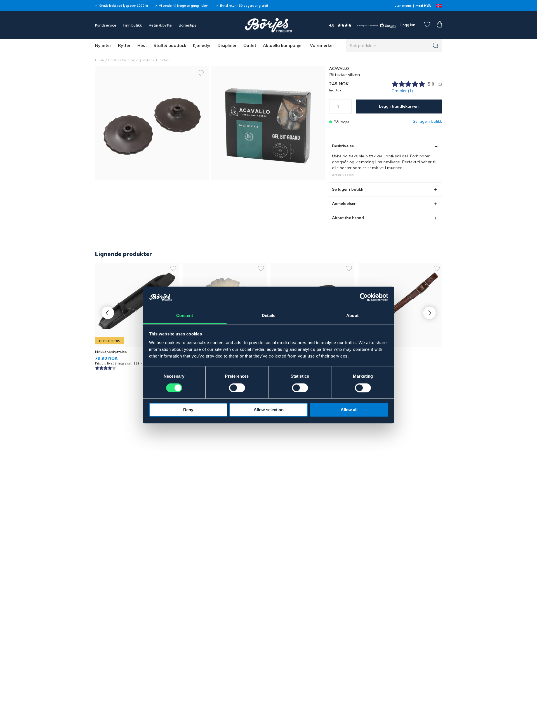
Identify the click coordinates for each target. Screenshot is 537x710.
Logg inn (407, 25)
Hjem (99, 60)
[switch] (237, 388)
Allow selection (269, 410)
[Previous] (108, 312)
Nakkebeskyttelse (111, 351)
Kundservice (105, 25)
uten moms (403, 6)
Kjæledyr (202, 45)
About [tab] (352, 315)
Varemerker (322, 45)
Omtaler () (402, 90)
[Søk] (435, 45)
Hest (142, 45)
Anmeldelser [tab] (344, 203)
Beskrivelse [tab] (343, 145)
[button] (363, 25)
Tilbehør (163, 60)
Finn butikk (132, 25)
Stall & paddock (170, 45)
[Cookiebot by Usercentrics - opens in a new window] (363, 297)
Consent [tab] (184, 315)
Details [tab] (268, 315)
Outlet (249, 45)
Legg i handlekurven (399, 106)
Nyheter (103, 45)
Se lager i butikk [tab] (347, 189)
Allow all (349, 410)
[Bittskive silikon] (268, 123)
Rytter (124, 45)
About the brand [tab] (348, 217)
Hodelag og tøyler (136, 60)
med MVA (423, 6)
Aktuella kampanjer (283, 45)
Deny (188, 410)
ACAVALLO (339, 68)
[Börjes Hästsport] (268, 25)
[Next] (429, 312)
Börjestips (187, 25)
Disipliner (227, 45)
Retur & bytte (160, 25)
